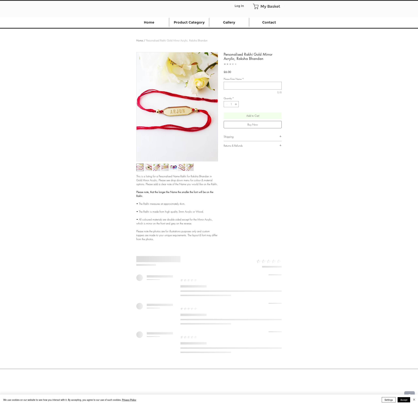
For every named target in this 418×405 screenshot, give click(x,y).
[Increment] (236, 104)
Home (139, 40)
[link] (268, 6)
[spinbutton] (231, 104)
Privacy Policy (129, 399)
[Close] (414, 399)
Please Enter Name (234, 79)
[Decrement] (226, 104)
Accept (403, 399)
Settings (389, 399)
